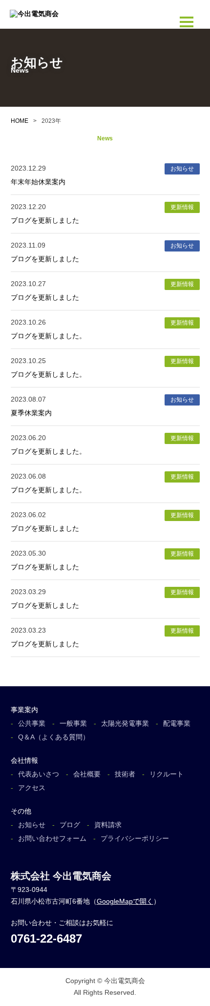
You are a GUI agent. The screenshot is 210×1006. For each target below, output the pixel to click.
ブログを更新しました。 (48, 336)
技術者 (125, 774)
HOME (19, 120)
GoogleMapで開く (125, 901)
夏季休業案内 (31, 413)
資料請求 (108, 825)
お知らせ (31, 825)
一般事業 (73, 723)
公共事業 (31, 723)
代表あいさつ (38, 774)
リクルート (166, 774)
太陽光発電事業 (125, 723)
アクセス (31, 788)
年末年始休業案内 (38, 182)
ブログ (70, 825)
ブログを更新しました (45, 220)
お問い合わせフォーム (52, 838)
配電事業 (176, 723)
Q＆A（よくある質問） (53, 737)
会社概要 (87, 774)
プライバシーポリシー (135, 838)
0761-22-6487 (46, 938)
